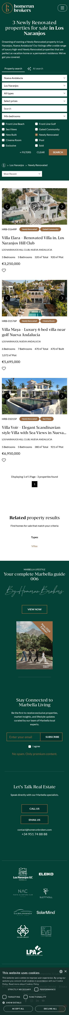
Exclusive (11, 145)
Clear (41, 152)
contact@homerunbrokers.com (34, 829)
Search (58, 152)
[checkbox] (34, 746)
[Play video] (34, 206)
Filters (26, 152)
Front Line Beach (15, 123)
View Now (35, 609)
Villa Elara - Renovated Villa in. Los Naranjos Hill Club (33, 240)
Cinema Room (13, 140)
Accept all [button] (18, 1008)
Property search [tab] (13, 68)
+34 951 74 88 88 (34, 834)
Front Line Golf (47, 123)
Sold (41, 145)
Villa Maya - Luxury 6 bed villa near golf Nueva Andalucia (34, 332)
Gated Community (49, 129)
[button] (34, 1002)
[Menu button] (62, 8)
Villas (34, 546)
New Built (11, 134)
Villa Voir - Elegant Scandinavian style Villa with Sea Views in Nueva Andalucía (33, 432)
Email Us (34, 819)
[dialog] (34, 991)
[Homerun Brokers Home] (18, 8)
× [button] (65, 971)
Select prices (10, 100)
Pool (41, 140)
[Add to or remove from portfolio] (4, 270)
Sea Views (11, 129)
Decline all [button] (50, 1008)
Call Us (34, 808)
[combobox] (22, 174)
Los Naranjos (17, 165)
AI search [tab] (37, 68)
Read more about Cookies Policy (24, 984)
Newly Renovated (49, 134)
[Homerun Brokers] (4, 165)
